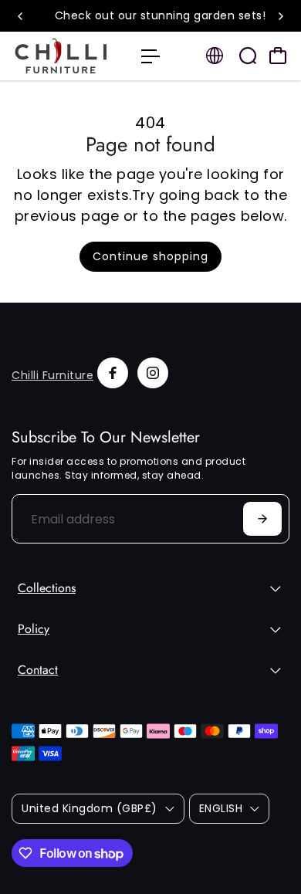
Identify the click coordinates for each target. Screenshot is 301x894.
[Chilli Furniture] (69, 56)
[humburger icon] (150, 56)
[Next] (280, 16)
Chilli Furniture (52, 375)
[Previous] (21, 16)
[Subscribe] (262, 519)
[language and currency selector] (214, 55)
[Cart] (277, 55)
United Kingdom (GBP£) (89, 808)
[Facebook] (112, 372)
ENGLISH (221, 808)
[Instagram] (152, 372)
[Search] (247, 55)
